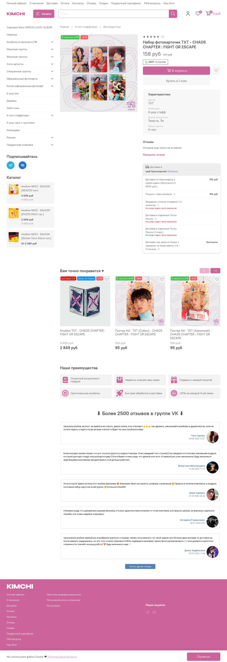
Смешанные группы (19, 71)
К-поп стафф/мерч (86, 26)
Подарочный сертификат (126, 3)
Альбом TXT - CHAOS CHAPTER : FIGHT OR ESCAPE (82, 332)
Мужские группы (17, 49)
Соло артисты (15, 64)
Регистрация (53, 605)
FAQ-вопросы (152, 3)
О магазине (37, 3)
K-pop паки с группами (20, 122)
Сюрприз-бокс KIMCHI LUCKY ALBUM (29, 27)
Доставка (52, 3)
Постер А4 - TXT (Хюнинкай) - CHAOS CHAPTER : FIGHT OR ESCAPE (191, 334)
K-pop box (13, 93)
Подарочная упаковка (20, 144)
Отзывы (91, 3)
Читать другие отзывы (140, 566)
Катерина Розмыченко (192, 520)
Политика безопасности (62, 656)
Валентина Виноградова (191, 466)
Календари (13, 130)
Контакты (78, 3)
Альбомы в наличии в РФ (22, 42)
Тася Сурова (198, 435)
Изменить (173, 171)
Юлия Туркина (197, 493)
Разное (11, 137)
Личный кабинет (17, 3)
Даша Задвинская (194, 550)
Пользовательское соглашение (63, 600)
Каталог (47, 13)
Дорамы (11, 100)
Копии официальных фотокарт (25, 86)
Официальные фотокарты (22, 78)
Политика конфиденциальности (64, 594)
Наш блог (169, 3)
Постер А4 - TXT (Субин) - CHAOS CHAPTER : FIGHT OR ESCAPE (138, 332)
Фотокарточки (112, 26)
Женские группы (17, 56)
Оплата (65, 3)
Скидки (103, 3)
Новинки (12, 34)
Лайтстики (13, 108)
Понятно (203, 657)
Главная (64, 26)
